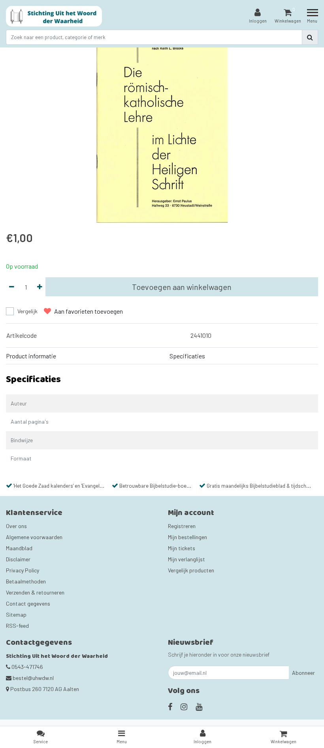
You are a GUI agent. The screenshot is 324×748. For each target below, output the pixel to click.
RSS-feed (17, 625)
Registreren (182, 526)
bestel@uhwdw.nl (33, 677)
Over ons (16, 526)
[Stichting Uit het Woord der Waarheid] (54, 16)
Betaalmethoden (26, 581)
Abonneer (303, 672)
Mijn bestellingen (187, 537)
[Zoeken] (310, 37)
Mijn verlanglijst (186, 559)
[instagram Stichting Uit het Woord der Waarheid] (184, 706)
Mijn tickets (181, 548)
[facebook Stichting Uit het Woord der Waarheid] (170, 706)
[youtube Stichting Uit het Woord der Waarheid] (199, 706)
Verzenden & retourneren (35, 592)
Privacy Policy (22, 570)
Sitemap (16, 614)
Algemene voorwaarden (34, 537)
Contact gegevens (28, 603)
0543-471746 (26, 666)
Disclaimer (18, 559)
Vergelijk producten (191, 570)
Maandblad (19, 548)
